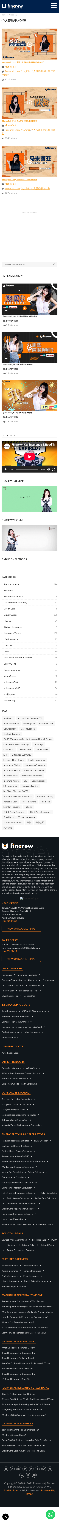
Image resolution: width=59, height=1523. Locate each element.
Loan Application (30, 786)
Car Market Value (44, 1224)
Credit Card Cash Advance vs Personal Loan (23, 1450)
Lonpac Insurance (32, 1270)
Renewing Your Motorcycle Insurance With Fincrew (27, 1306)
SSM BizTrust (11, 1490)
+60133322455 (9, 951)
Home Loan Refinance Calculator (18, 1213)
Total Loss (8, 817)
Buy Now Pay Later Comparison (17, 1099)
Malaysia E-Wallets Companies (16, 1104)
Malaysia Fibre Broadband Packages (19, 1114)
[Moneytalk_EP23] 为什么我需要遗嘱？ (18, 412)
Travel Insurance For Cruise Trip (17, 1368)
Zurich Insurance (10, 1276)
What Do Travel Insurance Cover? (18, 1347)
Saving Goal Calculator (46, 1198)
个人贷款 (25, 71)
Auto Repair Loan (10, 1052)
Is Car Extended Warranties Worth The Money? (25, 1327)
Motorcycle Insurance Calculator (18, 1182)
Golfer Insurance (10, 1037)
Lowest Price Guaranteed (14, 1239)
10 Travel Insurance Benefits (16, 1379)
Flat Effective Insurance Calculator (19, 1193)
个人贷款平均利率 (40, 71)
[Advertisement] (29, 234)
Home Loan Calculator (12, 1219)
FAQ (22, 985)
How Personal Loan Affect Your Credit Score (23, 1445)
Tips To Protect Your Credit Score (18, 1394)
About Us (32, 980)
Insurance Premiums (34, 770)
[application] (29, 457)
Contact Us (29, 995)
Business (30, 590)
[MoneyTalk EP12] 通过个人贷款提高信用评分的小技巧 (23, 62)
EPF (5, 754)
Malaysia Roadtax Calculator (15, 1140)
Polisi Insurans (29, 801)
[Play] (5, 469)
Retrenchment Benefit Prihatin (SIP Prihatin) (23, 1161)
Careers (11, 985)
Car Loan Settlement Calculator (17, 1145)
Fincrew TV (35, 985)
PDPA (54, 1239)
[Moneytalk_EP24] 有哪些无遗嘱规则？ (18, 364)
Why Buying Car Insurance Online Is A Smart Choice (27, 1311)
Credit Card (30, 608)
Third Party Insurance (40, 812)
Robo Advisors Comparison (15, 1120)
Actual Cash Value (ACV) (30, 718)
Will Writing (30, 700)
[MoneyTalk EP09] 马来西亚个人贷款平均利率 (19, 179)
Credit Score (42, 749)
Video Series (30, 676)
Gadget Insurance (30, 627)
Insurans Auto (10, 775)
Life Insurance (30, 639)
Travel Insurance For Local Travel (18, 1358)
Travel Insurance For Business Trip (19, 1352)
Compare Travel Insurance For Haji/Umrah (22, 1027)
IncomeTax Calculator (12, 1172)
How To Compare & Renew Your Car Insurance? (25, 1317)
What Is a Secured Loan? (14, 1435)
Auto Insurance (30, 584)
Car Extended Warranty (30, 602)
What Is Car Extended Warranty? (18, 1322)
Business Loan (46, 723)
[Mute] (48, 469)
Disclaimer (12, 1245)
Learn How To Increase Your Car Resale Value (24, 1332)
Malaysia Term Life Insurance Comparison (22, 1125)
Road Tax (45, 801)
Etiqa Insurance (31, 1276)
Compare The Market (12, 980)
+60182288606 (9, 921)
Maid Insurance (32, 1032)
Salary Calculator (36, 1172)
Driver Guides (30, 614)
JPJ (25, 780)
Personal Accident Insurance (30, 657)
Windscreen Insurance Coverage (18, 1166)
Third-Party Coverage (14, 812)
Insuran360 (31, 682)
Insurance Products (27, 974)
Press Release (39, 1239)
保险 (29, 822)
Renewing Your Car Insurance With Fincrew (23, 1301)
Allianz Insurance (10, 1265)
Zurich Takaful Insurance (36, 1281)
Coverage (38, 744)
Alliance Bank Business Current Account (21, 1073)
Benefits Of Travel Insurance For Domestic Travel (26, 1363)
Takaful (28, 806)
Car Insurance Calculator (14, 1177)
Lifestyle (30, 645)
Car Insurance (28, 728)
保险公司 (40, 822)
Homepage (7, 974)
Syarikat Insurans (11, 806)
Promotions (48, 980)
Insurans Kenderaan (32, 775)
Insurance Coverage (35, 765)
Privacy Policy (28, 1245)
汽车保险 (7, 827)
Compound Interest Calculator (17, 1187)
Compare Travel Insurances (15, 1021)
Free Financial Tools (29, 990)
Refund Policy (47, 1245)
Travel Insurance (30, 669)
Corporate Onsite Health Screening (19, 1083)
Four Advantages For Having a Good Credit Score (26, 1404)
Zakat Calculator (49, 1193)
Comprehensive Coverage (16, 744)
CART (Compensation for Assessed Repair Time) (27, 739)
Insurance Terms (30, 633)
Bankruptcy (29, 723)
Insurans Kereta (11, 780)
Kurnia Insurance (10, 1270)
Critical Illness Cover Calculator (17, 1151)
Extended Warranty (21, 754)
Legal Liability (38, 780)
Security (30, 1250)
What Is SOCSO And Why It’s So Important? (24, 1415)
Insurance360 (31, 688)
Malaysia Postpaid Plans (13, 1109)
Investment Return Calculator (21, 1203)
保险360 (31, 694)
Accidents (8, 718)
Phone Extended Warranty (15, 1078)
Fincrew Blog (8, 990)
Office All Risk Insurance (34, 1011)
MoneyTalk (10, 66)
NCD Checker (41, 1140)
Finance (30, 621)
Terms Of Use (14, 1250)
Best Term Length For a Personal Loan (20, 1429)
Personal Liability (45, 796)
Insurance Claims (11, 765)
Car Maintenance (11, 734)
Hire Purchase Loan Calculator (16, 1224)
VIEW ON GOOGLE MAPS (21, 928)
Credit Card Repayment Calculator (18, 1208)
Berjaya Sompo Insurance (14, 1286)
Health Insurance (36, 760)
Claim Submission (10, 995)
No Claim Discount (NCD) (15, 791)
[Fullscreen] (53, 469)
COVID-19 (8, 749)
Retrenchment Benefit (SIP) (15, 1156)
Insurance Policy (11, 770)
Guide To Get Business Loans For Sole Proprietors (26, 1440)
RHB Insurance (30, 1265)
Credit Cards (25, 749)
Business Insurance (30, 596)
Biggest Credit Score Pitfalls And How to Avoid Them (28, 1399)
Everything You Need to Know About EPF (22, 1409)
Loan (30, 651)
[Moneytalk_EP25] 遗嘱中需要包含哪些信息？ (21, 316)
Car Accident (9, 728)
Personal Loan (12, 71)
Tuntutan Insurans (12, 822)
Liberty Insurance (10, 1281)
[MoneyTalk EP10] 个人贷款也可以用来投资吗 (19, 121)
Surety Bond (30, 663)
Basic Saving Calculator (18, 1198)
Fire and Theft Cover (13, 760)
